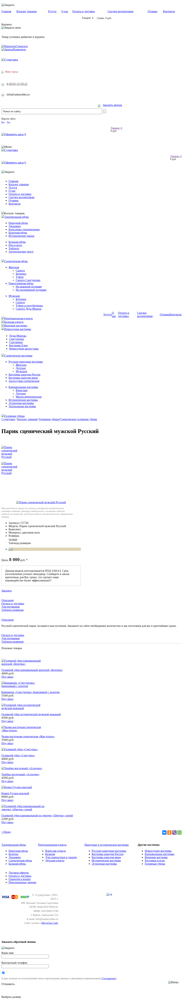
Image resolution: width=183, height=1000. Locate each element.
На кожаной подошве (29, 286)
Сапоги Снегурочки (28, 280)
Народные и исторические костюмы (107, 844)
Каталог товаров (26, 11)
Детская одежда (54, 860)
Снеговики (16, 342)
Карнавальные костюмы (23, 387)
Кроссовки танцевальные (24, 229)
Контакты (169, 11)
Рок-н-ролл (15, 245)
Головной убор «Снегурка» (18, 755)
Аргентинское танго (21, 251)
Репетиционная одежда (18, 318)
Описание (7, 600)
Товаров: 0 (116, 128)
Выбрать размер (11, 996)
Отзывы (152, 11)
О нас (64, 11)
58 (12, 539)
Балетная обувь (18, 232)
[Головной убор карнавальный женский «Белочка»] (22, 663)
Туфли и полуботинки (29, 305)
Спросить (22, 46)
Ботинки (21, 273)
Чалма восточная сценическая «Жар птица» (28, 736)
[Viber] (174, 832)
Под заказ (7, 676)
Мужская (14, 295)
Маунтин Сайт (49, 923)
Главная (6, 11)
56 (10, 539)
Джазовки (15, 226)
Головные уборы (14, 416)
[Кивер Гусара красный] (16, 787)
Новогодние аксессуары (24, 348)
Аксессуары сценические (24, 380)
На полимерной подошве (31, 289)
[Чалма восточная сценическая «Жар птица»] (22, 730)
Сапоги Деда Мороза (28, 308)
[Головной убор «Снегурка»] (19, 749)
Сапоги (20, 270)
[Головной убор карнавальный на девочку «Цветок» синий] (22, 809)
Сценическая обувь (16, 261)
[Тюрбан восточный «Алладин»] (21, 768)
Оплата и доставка (83, 11)
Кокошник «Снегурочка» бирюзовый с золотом (30, 692)
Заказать (6, 590)
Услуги (52, 11)
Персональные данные (22, 882)
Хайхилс (14, 248)
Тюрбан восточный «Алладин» (20, 774)
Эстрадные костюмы (21, 403)
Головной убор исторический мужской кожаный (31, 714)
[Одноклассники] (169, 832)
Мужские (21, 371)
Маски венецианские (29, 396)
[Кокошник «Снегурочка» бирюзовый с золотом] (22, 686)
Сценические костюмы (18, 355)
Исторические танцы (21, 235)
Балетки (13, 854)
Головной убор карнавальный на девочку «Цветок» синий (37, 815)
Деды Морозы (17, 335)
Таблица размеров (20, 543)
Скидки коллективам (120, 11)
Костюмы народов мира (23, 377)
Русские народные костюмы (26, 361)
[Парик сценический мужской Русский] (41, 502)
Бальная (50, 854)
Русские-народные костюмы (109, 850)
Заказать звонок (112, 105)
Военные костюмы (15, 325)
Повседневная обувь (21, 283)
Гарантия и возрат (20, 879)
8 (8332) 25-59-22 (17, 83)
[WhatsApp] (179, 832)
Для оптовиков (10, 606)
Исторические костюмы (23, 399)
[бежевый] (11, 549)
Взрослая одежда (55, 850)
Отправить (8, 984)
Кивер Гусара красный (15, 793)
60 (15, 539)
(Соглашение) (109, 978)
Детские (21, 368)
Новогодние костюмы (17, 329)
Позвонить (19, 49)
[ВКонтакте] (164, 832)
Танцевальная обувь (16, 216)
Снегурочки (16, 338)
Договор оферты (19, 872)
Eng (8, 122)
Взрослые (22, 390)
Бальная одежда (13, 322)
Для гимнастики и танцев (61, 857)
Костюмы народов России (24, 374)
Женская (14, 267)
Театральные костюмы (22, 406)
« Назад (6, 831)
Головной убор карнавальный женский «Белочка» (32, 669)
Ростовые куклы (155, 860)
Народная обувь (18, 222)
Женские (21, 364)
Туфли (20, 276)
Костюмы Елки (18, 345)
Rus (2, 122)
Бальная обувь (17, 241)
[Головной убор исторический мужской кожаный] (22, 708)
